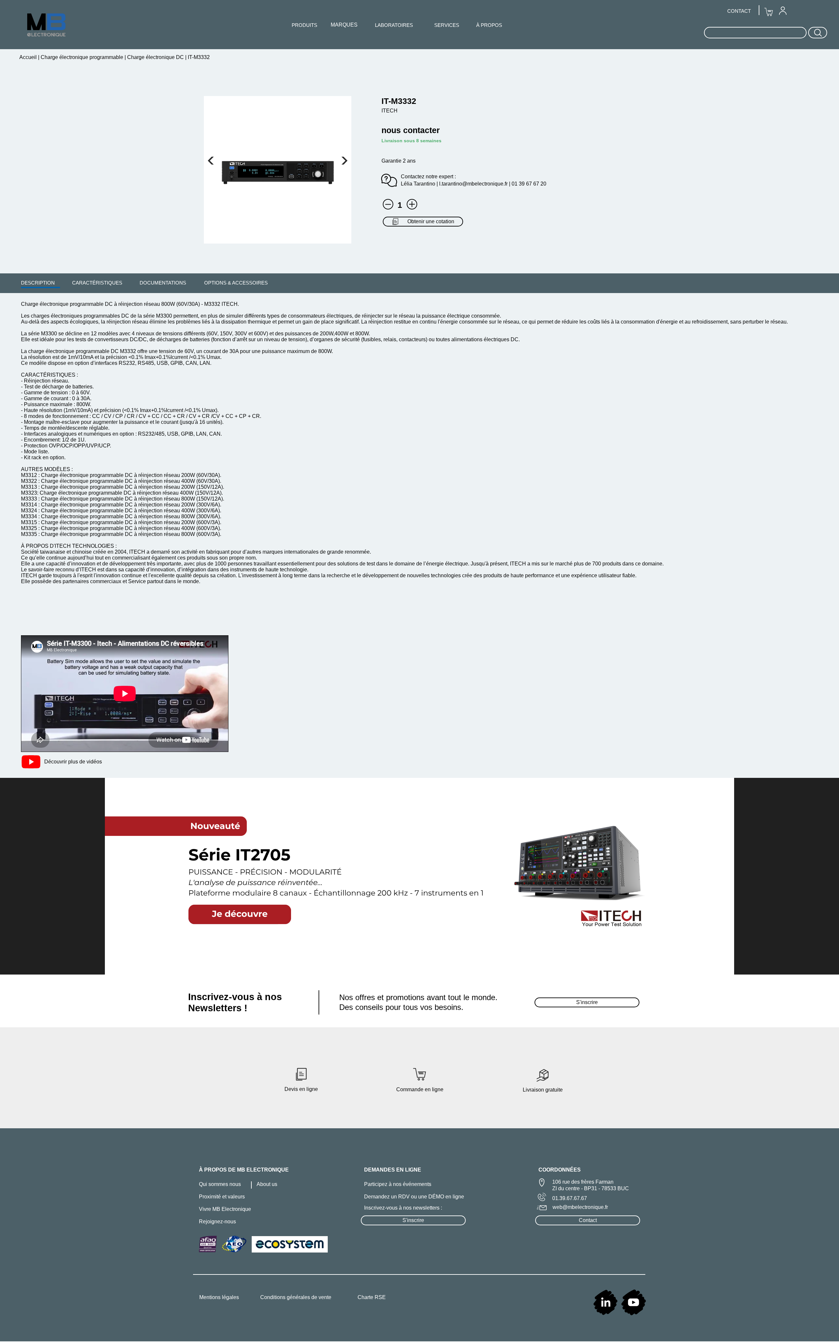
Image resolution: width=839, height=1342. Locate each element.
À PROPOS (489, 25)
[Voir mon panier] (211, 161)
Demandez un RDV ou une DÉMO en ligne (414, 1196)
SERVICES (446, 25)
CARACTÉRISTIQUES (97, 283)
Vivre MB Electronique (225, 1209)
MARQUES (344, 25)
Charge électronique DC (155, 57)
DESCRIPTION (38, 283)
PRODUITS (304, 25)
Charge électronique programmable (82, 57)
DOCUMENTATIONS (163, 283)
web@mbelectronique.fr (580, 1207)
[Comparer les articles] (412, 204)
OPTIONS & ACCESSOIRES (236, 283)
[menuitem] (38, 282)
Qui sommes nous (220, 1184)
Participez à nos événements (397, 1184)
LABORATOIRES (394, 25)
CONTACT (739, 11)
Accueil (28, 57)
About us (267, 1184)
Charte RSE (372, 1297)
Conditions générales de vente (295, 1297)
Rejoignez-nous (217, 1221)
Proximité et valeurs (222, 1196)
